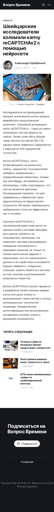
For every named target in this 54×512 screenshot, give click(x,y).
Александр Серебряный (30, 63)
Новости (7, 20)
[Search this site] (43, 5)
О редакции (27, 462)
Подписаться (29, 443)
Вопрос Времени (16, 4)
